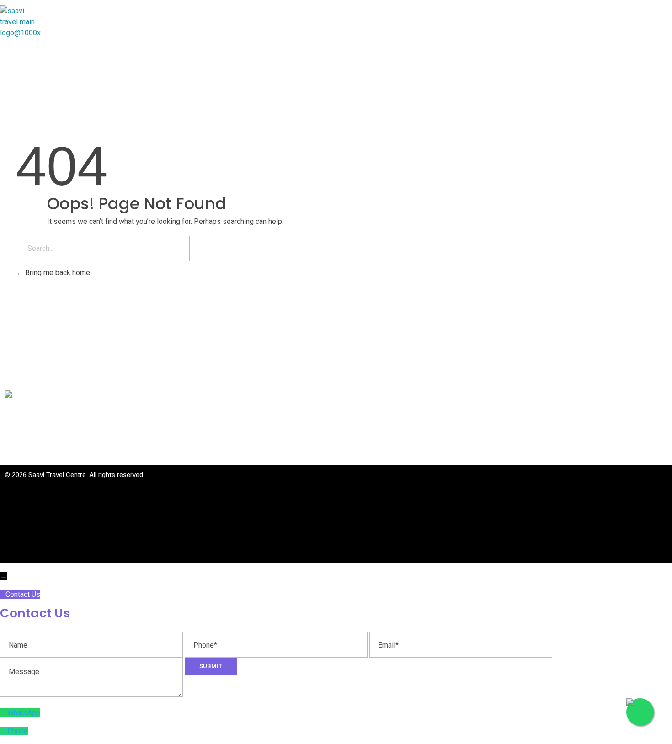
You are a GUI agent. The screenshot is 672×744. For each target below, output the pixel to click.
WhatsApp (23, 712)
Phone (17, 731)
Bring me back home (56, 272)
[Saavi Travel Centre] (51, 19)
